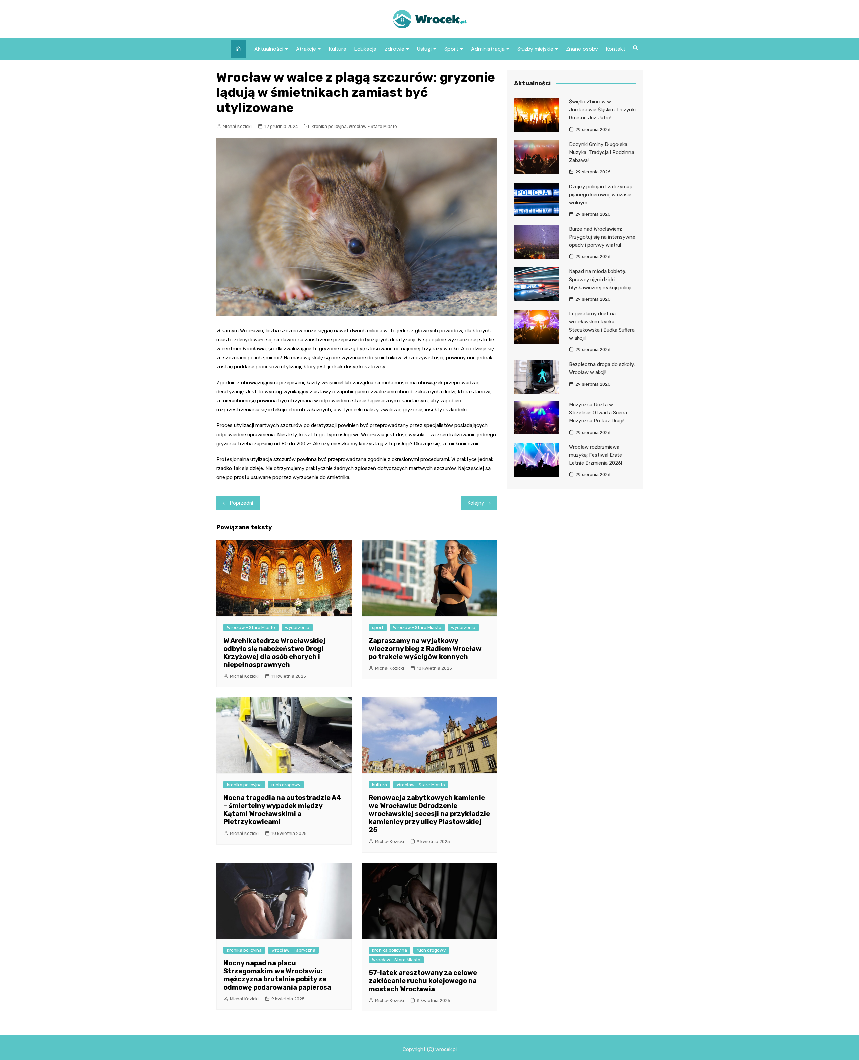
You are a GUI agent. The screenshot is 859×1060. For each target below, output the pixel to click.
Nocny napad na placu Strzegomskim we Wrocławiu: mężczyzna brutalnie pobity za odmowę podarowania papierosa (277, 975)
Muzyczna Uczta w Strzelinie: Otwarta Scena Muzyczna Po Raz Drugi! (598, 413)
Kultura (337, 48)
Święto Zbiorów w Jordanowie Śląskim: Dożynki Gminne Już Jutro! (602, 110)
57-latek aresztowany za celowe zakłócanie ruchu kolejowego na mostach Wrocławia (423, 981)
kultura (379, 784)
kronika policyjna (329, 126)
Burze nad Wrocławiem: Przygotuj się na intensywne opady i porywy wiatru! (602, 237)
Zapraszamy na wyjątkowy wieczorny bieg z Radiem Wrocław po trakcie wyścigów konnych (425, 649)
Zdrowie (394, 48)
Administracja (488, 48)
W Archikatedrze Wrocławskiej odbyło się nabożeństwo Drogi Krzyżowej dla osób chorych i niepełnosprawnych (274, 653)
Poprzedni (241, 503)
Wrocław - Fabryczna (293, 950)
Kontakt (615, 48)
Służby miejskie (535, 48)
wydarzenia (297, 627)
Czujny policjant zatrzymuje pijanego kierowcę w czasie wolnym (601, 195)
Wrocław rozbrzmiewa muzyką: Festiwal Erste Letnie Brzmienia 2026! (595, 455)
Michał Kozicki (237, 126)
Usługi (424, 48)
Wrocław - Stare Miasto (373, 126)
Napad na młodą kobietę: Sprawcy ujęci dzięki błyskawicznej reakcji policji (600, 279)
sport (377, 627)
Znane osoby (582, 48)
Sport (451, 48)
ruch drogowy (285, 784)
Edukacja (365, 48)
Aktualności (268, 48)
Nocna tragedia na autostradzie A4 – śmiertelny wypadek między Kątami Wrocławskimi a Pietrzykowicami (282, 810)
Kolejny (476, 503)
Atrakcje (306, 48)
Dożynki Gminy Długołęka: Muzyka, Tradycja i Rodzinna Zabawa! (601, 152)
